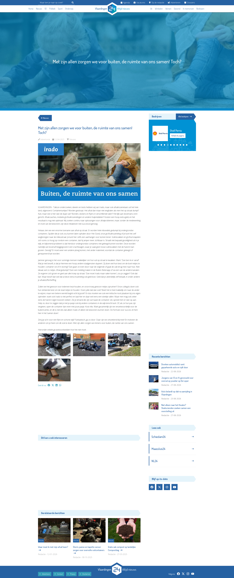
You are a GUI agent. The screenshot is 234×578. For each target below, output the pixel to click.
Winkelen (159, 8)
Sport (60, 8)
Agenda (126, 2)
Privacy (72, 574)
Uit (151, 8)
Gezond (177, 8)
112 (46, 8)
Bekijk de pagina (178, 135)
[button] (158, 145)
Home (31, 8)
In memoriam (188, 8)
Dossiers (191, 2)
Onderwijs (69, 8)
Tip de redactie (157, 2)
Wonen (168, 8)
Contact (60, 574)
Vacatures (140, 2)
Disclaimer (86, 574)
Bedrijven (200, 8)
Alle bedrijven (183, 116)
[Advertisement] (89, 412)
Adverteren (175, 2)
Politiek (52, 8)
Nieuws (39, 8)
